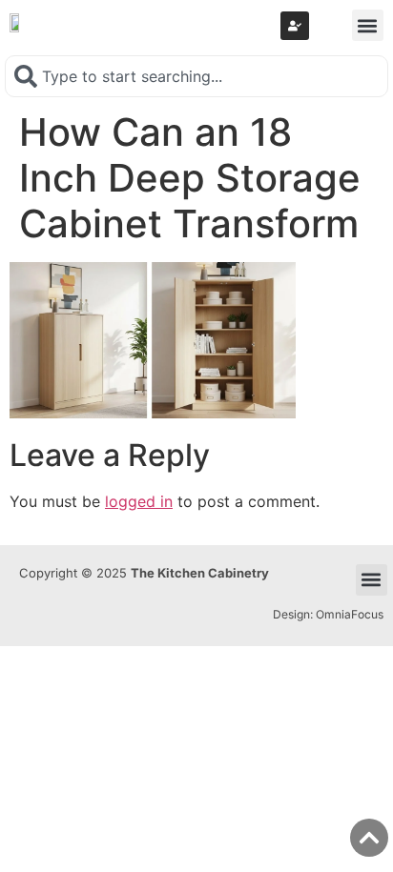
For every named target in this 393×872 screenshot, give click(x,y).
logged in (139, 501)
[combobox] (196, 76)
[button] (367, 25)
